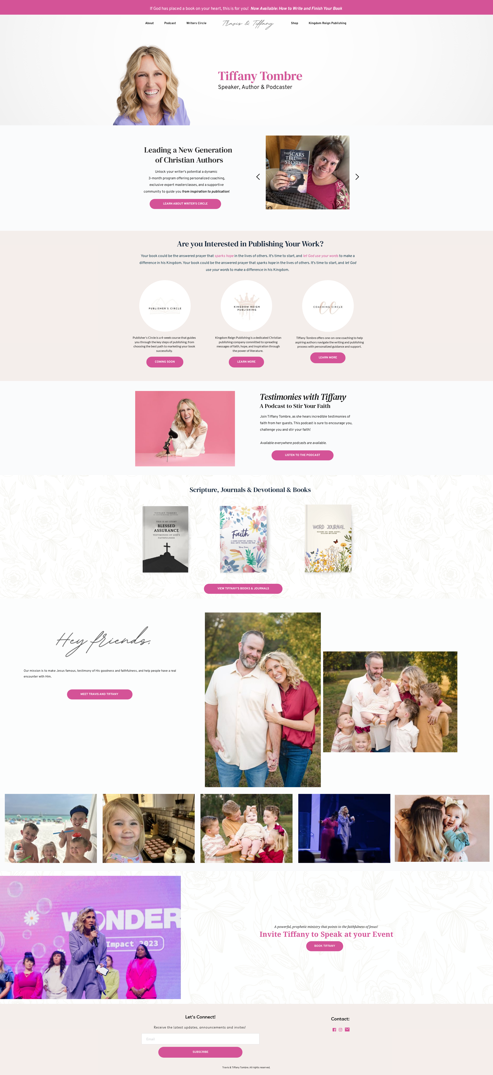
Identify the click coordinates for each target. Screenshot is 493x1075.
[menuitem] (149, 23)
